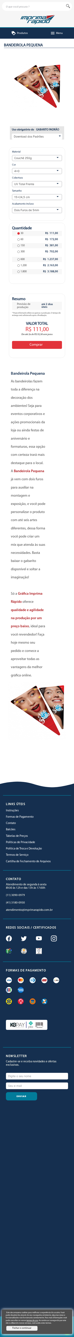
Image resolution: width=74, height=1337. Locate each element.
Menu (56, 33)
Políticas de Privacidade (20, 842)
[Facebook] (8, 938)
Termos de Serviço (17, 855)
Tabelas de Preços (17, 836)
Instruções (12, 810)
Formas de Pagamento (20, 816)
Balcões (10, 829)
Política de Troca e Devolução (24, 848)
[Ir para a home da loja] (37, 19)
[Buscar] (68, 6)
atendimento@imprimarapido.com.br (29, 910)
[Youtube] (38, 938)
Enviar (21, 1096)
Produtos (19, 33)
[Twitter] (23, 938)
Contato (11, 823)
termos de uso (32, 1320)
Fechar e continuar (21, 1328)
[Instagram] (53, 938)
